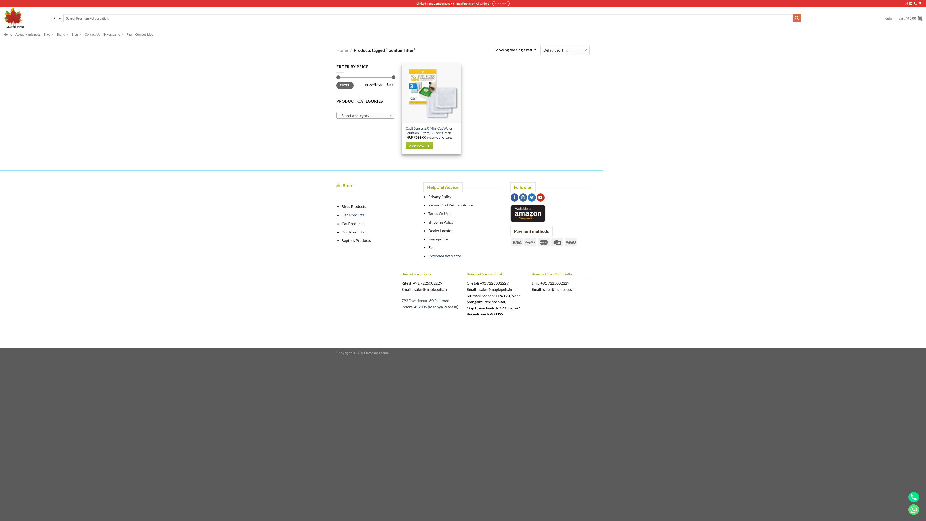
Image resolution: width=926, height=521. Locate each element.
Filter (345, 85)
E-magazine (438, 239)
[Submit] (797, 18)
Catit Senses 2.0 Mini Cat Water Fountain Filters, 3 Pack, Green (429, 130)
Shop (47, 34)
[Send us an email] (910, 3)
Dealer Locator (440, 230)
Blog (75, 34)
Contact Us (92, 34)
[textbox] (364, 115)
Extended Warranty (444, 256)
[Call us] (915, 3)
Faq (129, 34)
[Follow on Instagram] (906, 3)
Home (8, 34)
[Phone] (913, 497)
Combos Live (144, 34)
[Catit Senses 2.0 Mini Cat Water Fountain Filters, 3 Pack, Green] (431, 93)
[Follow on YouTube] (920, 3)
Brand (61, 34)
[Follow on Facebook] (514, 197)
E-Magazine (111, 34)
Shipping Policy (441, 222)
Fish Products (352, 215)
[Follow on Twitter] (532, 197)
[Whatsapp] (913, 509)
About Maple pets (27, 34)
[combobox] (365, 115)
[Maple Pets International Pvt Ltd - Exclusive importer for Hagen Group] (24, 18)
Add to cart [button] (419, 145)
